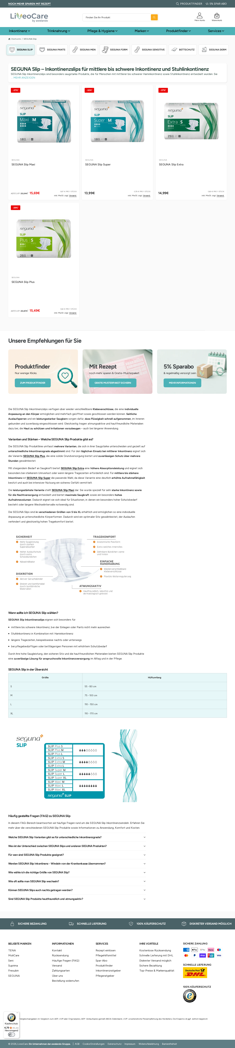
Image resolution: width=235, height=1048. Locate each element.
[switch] (11, 1034)
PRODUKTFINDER (191, 3)
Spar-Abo (101, 960)
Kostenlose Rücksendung (155, 950)
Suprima (13, 965)
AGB (77, 1043)
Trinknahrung (57, 31)
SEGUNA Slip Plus (23, 282)
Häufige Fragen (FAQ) (65, 960)
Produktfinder (177, 31)
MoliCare (13, 955)
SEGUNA (14, 975)
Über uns (57, 975)
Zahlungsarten (61, 970)
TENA (12, 950)
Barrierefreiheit (169, 1043)
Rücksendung (60, 955)
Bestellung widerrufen (65, 980)
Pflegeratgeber (105, 975)
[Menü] (17, 1013)
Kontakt (57, 950)
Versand (57, 965)
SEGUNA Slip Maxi (23, 164)
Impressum (130, 1043)
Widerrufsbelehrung (149, 1043)
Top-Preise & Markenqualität (156, 970)
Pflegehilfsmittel (106, 955)
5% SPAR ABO (218, 3)
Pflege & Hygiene (101, 31)
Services (214, 31)
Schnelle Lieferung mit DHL (156, 955)
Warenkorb (217, 20)
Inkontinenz (18, 31)
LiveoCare (22, 1043)
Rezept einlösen (106, 950)
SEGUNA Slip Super (97, 164)
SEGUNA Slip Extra (171, 164)
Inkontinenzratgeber (108, 970)
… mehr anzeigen (23, 77)
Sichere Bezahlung (150, 965)
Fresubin (13, 970)
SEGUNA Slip (30, 39)
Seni (10, 960)
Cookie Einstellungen (93, 1043)
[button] (217, 15)
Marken (140, 31)
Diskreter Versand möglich (155, 960)
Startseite (16, 39)
